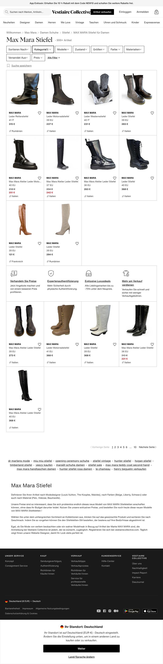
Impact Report (139, 573)
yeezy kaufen (44, 465)
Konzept (9, 561)
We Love (65, 22)
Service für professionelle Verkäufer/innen (79, 582)
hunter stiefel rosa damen (76, 469)
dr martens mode (19, 461)
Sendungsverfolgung (51, 561)
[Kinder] (141, 22)
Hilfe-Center (108, 561)
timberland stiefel (21, 465)
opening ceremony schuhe (72, 461)
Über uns (137, 563)
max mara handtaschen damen (36, 469)
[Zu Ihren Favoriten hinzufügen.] (39, 113)
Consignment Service (16, 566)
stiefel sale (95, 465)
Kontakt (106, 566)
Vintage (79, 22)
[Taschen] (101, 22)
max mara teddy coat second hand (127, 465)
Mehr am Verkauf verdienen (132, 283)
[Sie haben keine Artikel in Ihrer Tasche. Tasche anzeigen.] (156, 12)
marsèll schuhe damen (70, 465)
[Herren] (58, 22)
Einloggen (125, 12)
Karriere (136, 577)
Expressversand (153, 22)
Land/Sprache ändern (81, 657)
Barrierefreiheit (12, 608)
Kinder (135, 22)
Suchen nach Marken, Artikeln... (26, 12)
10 (135, 447)
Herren (52, 22)
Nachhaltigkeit (139, 568)
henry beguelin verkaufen (130, 469)
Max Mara (30, 32)
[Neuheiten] (17, 22)
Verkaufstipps (78, 561)
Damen (39, 22)
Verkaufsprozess (79, 566)
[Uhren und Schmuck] (129, 22)
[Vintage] (86, 22)
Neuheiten (9, 22)
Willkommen (13, 32)
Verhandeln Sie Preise (23, 281)
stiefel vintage (102, 461)
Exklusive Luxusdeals (97, 281)
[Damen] (45, 22)
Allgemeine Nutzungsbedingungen (52, 608)
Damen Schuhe (49, 32)
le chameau (103, 469)
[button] (156, 12)
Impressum (27, 608)
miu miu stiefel (42, 461)
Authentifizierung (49, 566)
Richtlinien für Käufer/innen (47, 572)
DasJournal (138, 582)
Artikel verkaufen (102, 12)
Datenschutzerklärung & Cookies (21, 613)
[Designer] (32, 22)
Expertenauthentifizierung (62, 281)
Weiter (81, 648)
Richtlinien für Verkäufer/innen (79, 572)
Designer (25, 22)
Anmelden (143, 12)
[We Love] (73, 22)
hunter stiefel (122, 461)
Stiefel (66, 32)
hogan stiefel (143, 461)
